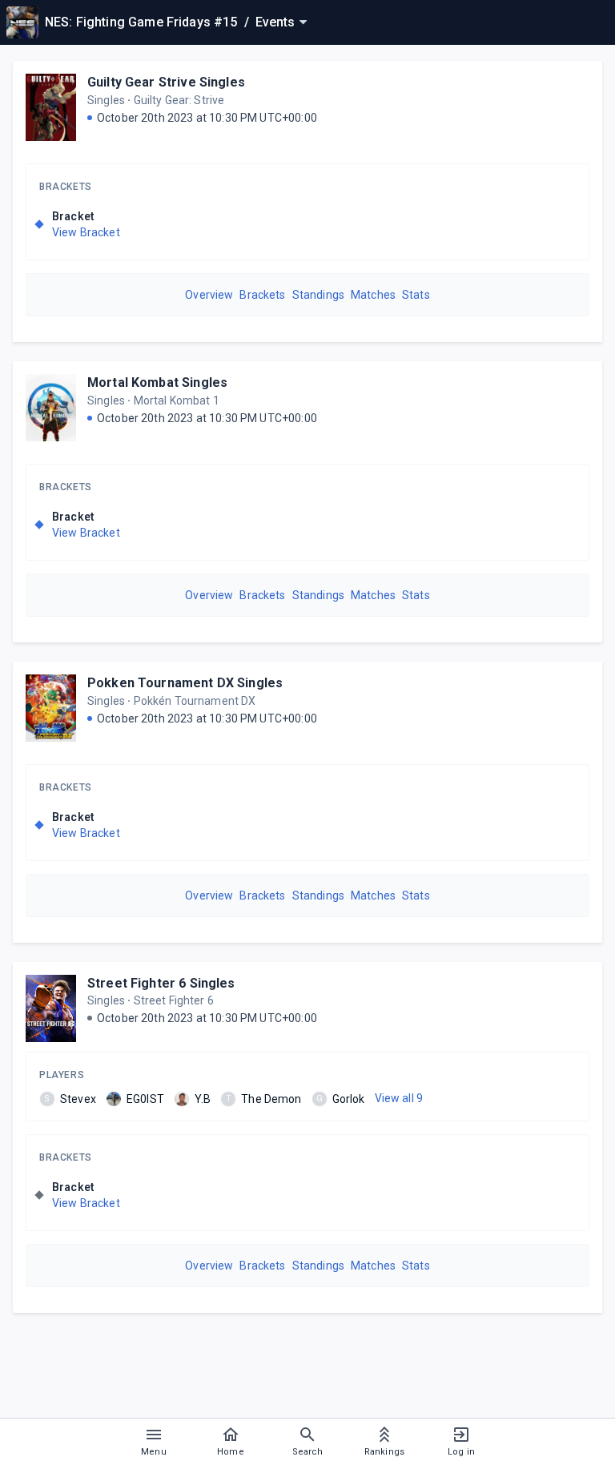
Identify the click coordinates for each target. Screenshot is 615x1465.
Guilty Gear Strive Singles (166, 82)
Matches (373, 294)
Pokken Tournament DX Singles (185, 682)
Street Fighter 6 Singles (161, 983)
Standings (318, 294)
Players (61, 1075)
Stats (416, 294)
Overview (209, 294)
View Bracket (86, 232)
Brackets (65, 186)
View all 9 (399, 1098)
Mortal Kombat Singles (157, 382)
